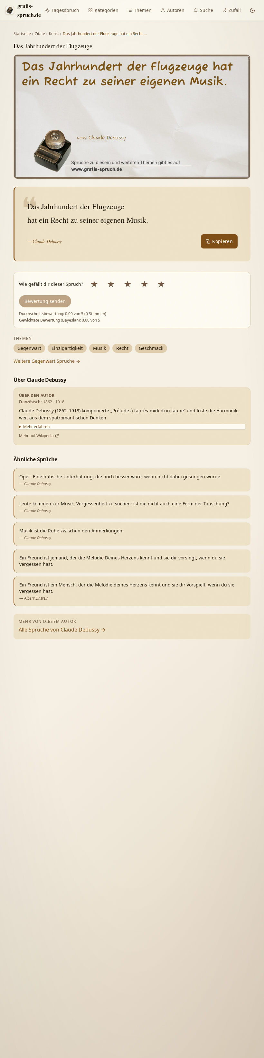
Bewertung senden (45, 301)
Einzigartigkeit (67, 348)
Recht (122, 348)
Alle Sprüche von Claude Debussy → (62, 629)
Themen (143, 10)
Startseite (22, 33)
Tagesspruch (65, 10)
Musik (99, 348)
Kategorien (106, 10)
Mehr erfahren (36, 426)
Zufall (235, 10)
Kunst (54, 33)
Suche (206, 10)
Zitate (40, 33)
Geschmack (151, 348)
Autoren (175, 10)
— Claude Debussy (44, 241)
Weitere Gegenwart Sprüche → (47, 361)
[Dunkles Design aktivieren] (252, 10)
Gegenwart (29, 348)
